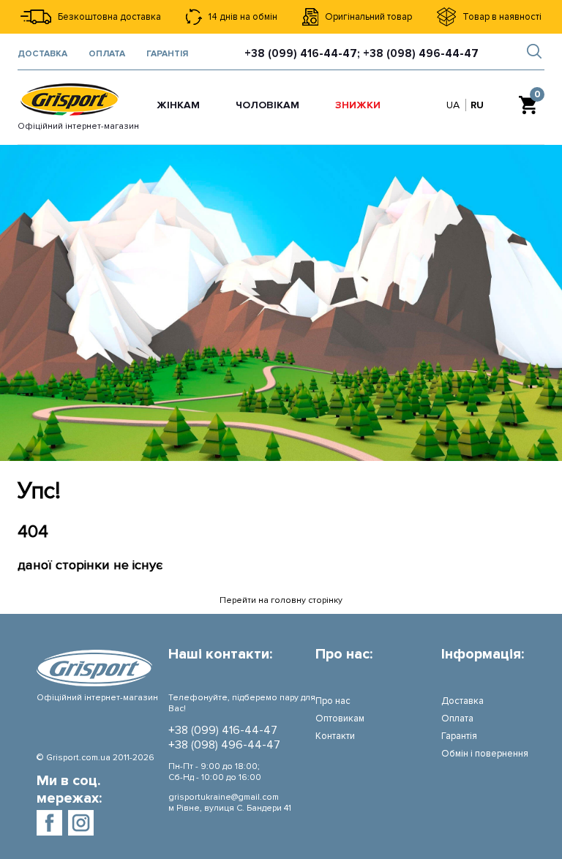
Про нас (333, 701)
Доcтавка (42, 53)
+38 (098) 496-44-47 (224, 745)
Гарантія (167, 53)
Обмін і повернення (484, 753)
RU (477, 105)
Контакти (335, 736)
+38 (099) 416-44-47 (222, 730)
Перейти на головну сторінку (281, 600)
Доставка (462, 701)
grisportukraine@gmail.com (223, 797)
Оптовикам (339, 718)
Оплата (107, 53)
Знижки (358, 105)
